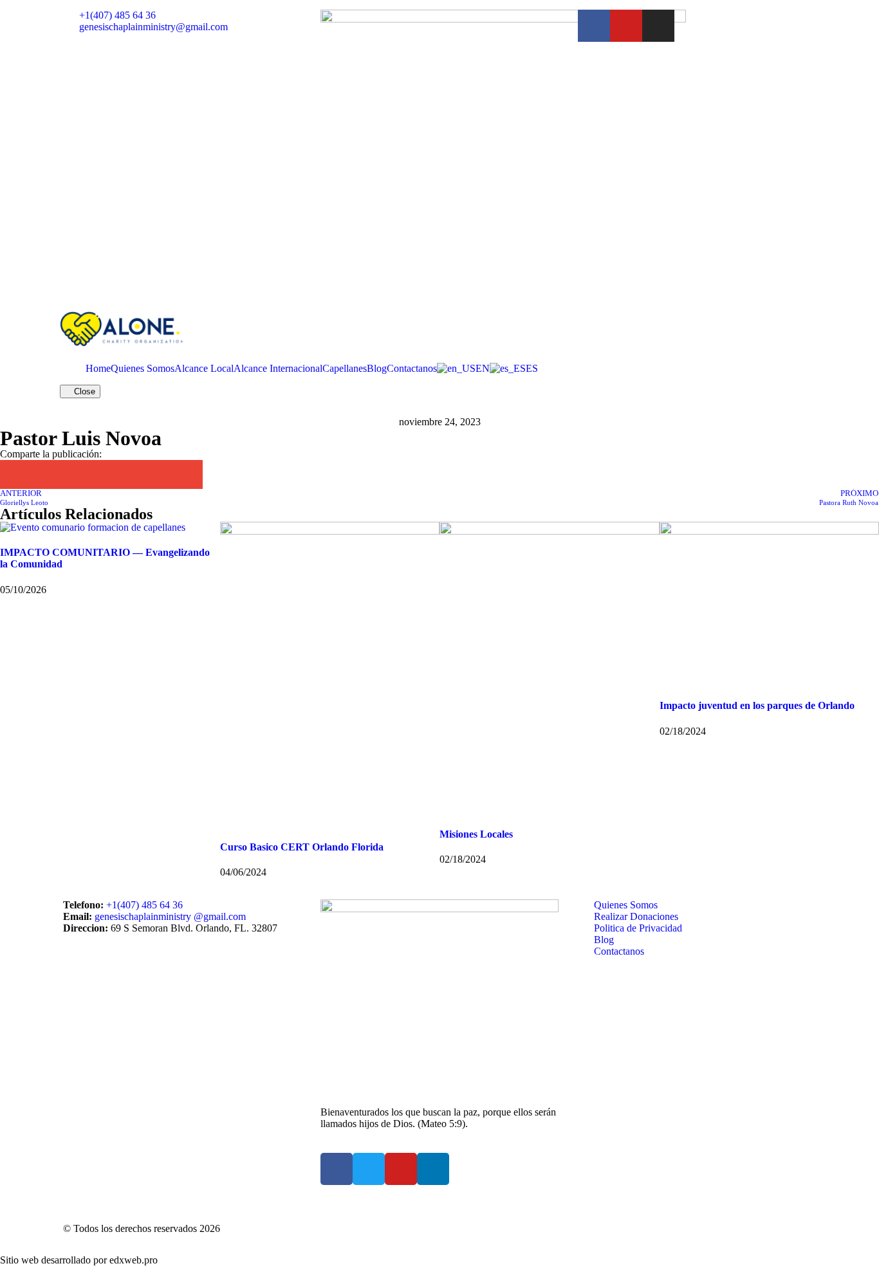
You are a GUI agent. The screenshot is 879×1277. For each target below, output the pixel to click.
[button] (14, 474)
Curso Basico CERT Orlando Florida (302, 846)
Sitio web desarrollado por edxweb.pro (79, 1259)
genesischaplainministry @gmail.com (170, 916)
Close (83, 391)
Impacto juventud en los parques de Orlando (757, 705)
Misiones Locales (476, 834)
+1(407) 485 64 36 (144, 904)
